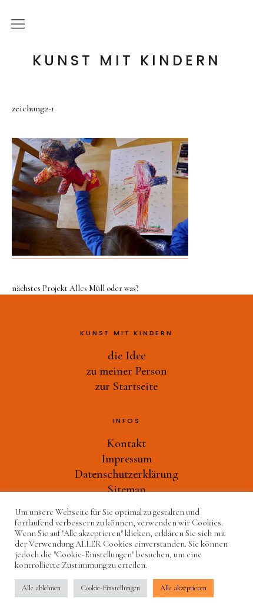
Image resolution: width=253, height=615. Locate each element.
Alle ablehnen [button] (41, 588)
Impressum (126, 459)
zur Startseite (126, 386)
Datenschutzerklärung (126, 474)
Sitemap (126, 489)
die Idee (126, 356)
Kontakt (126, 444)
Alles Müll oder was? (75, 288)
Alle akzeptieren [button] (183, 588)
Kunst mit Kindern (126, 60)
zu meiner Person (126, 371)
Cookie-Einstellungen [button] (110, 588)
